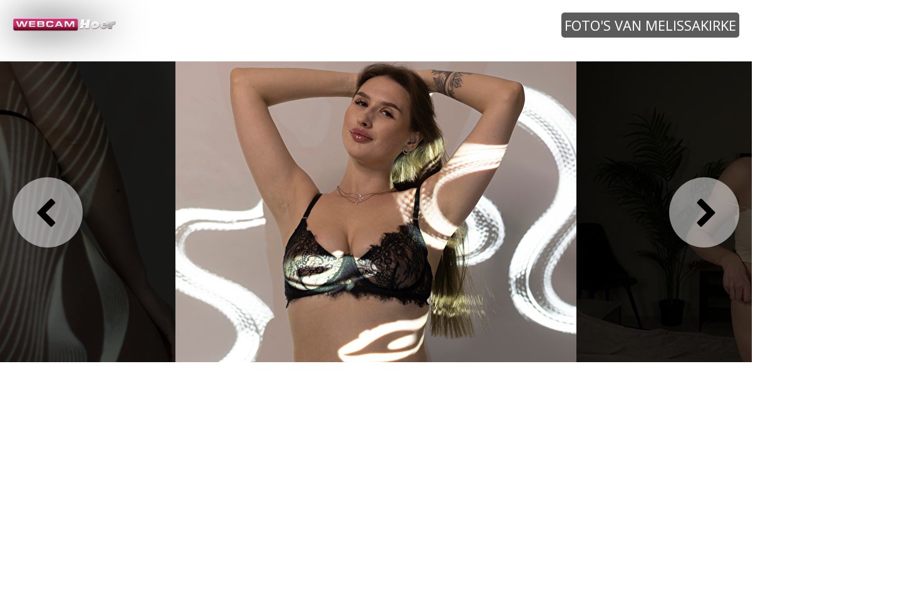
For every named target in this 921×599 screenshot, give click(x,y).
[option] (375, 211)
